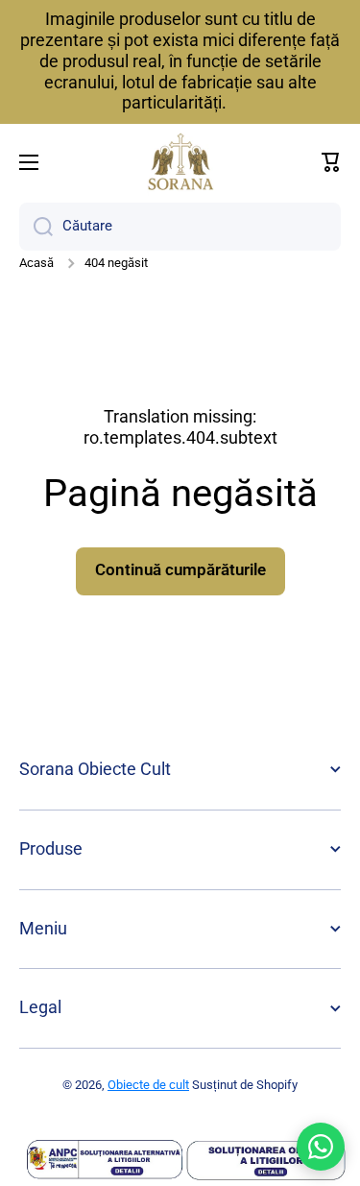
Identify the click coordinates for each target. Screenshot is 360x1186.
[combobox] (180, 227)
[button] (331, 162)
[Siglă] (180, 162)
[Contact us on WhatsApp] (321, 1147)
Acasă (36, 262)
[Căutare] (36, 227)
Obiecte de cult (148, 1084)
